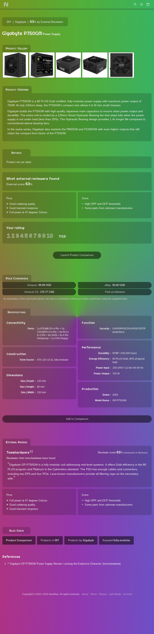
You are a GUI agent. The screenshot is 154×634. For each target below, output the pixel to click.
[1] (31, 451)
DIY (9, 21)
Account (127, 594)
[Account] (148, 4)
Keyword (116, 540)
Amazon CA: (39, 291)
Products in (50, 540)
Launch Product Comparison (77, 255)
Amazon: (39, 285)
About (85, 594)
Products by (81, 540)
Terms (93, 594)
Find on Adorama (115, 291)
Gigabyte (20, 21)
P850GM (72, 129)
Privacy (103, 594)
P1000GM (90, 129)
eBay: (115, 285)
